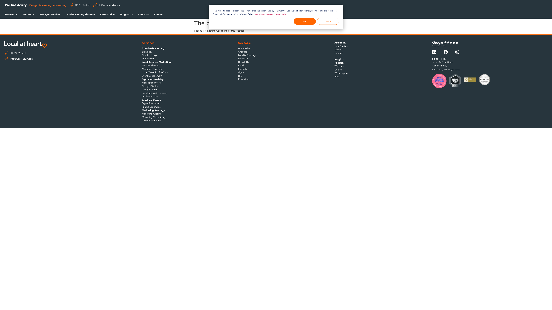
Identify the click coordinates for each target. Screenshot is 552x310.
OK (304, 21)
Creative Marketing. (153, 48)
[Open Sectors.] (34, 14)
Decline (328, 21)
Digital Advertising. (153, 79)
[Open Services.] (16, 14)
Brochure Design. (152, 99)
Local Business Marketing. (156, 62)
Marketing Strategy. (153, 110)
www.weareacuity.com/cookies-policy (270, 14)
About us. (340, 42)
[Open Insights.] (132, 14)
